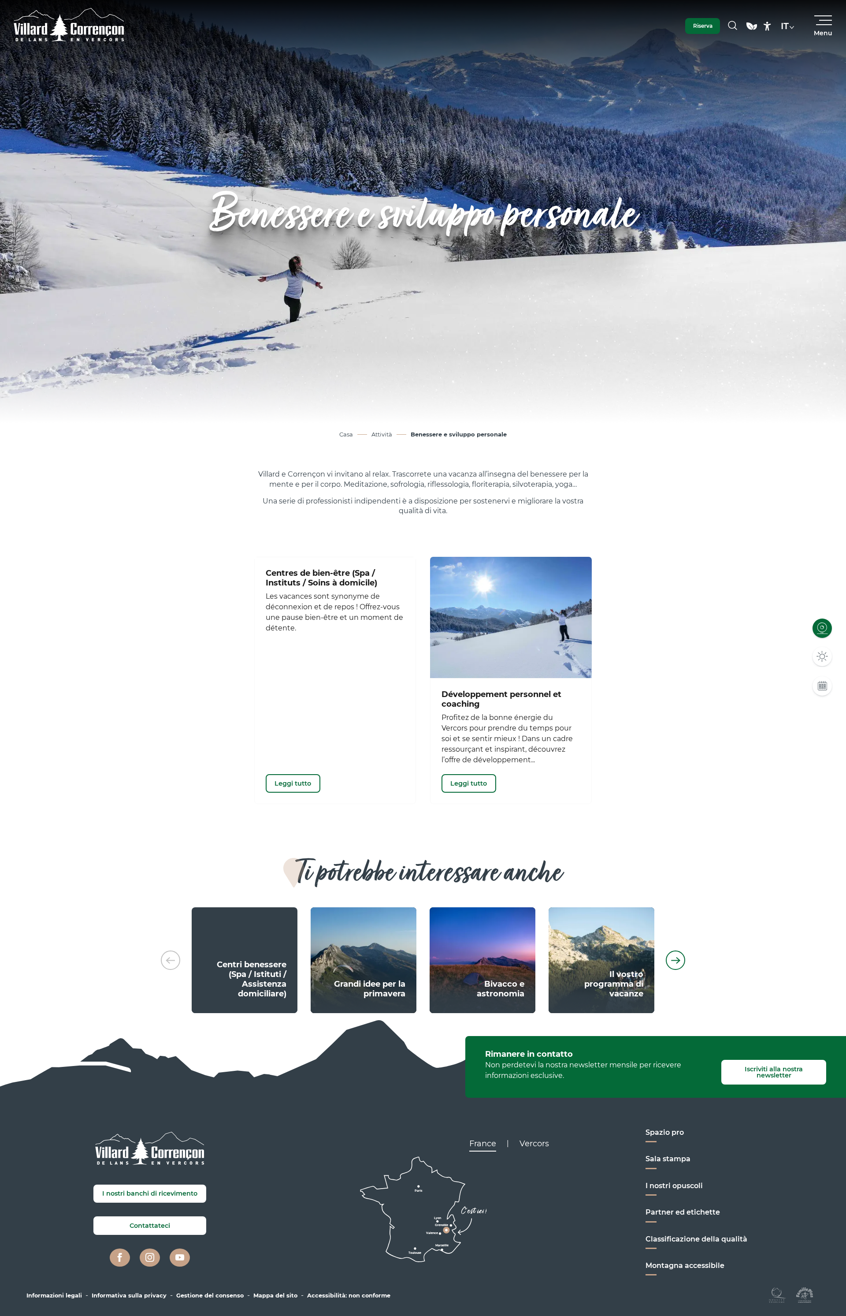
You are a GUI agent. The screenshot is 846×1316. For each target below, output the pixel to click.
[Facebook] (119, 1257)
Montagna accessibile (685, 1265)
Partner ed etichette (683, 1212)
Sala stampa (668, 1159)
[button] (733, 26)
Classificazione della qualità (696, 1239)
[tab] (483, 1143)
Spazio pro (665, 1132)
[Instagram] (149, 1257)
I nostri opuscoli (674, 1186)
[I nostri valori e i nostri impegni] (751, 30)
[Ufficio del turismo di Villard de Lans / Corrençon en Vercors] (69, 26)
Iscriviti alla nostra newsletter (774, 1072)
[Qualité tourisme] (777, 1294)
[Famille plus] (804, 1294)
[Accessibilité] (767, 26)
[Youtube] (179, 1257)
